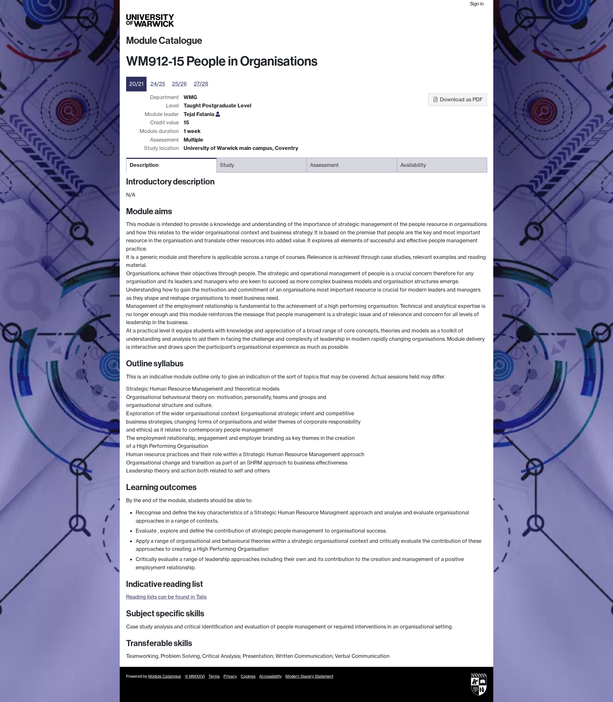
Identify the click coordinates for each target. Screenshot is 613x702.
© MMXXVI (195, 676)
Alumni (428, 20)
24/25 (157, 84)
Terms (214, 676)
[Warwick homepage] (150, 20)
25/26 (179, 84)
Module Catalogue (164, 40)
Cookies (248, 676)
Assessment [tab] (324, 165)
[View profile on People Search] (218, 114)
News (446, 20)
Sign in (477, 3)
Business (406, 20)
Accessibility (270, 676)
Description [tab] (144, 165)
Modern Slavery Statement (309, 676)
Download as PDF (461, 99)
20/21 (136, 84)
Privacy (230, 676)
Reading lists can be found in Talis (166, 597)
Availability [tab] (413, 165)
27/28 (201, 84)
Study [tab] (227, 165)
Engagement (471, 20)
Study (359, 20)
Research (380, 20)
